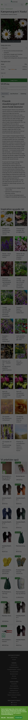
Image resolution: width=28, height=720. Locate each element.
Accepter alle (18, 717)
